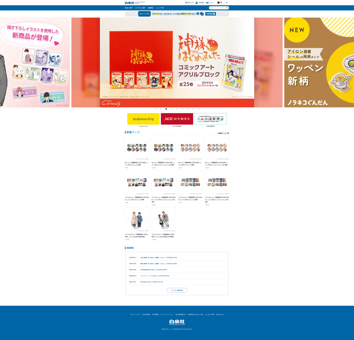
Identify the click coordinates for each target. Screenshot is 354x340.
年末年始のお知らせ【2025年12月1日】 (151, 282)
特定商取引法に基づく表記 (195, 314)
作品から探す (129, 8)
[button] (155, 108)
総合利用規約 (146, 314)
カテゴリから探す (140, 8)
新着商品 (150, 8)
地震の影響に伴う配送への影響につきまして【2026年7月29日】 (159, 263)
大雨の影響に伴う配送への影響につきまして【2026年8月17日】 (159, 257)
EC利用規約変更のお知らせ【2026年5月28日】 (154, 269)
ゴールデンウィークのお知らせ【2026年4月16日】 (155, 276)
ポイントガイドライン (167, 314)
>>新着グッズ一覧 (223, 133)
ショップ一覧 (160, 8)
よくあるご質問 (209, 314)
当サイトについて (135, 314)
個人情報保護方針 (181, 314)
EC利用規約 (155, 314)
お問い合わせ (220, 314)
